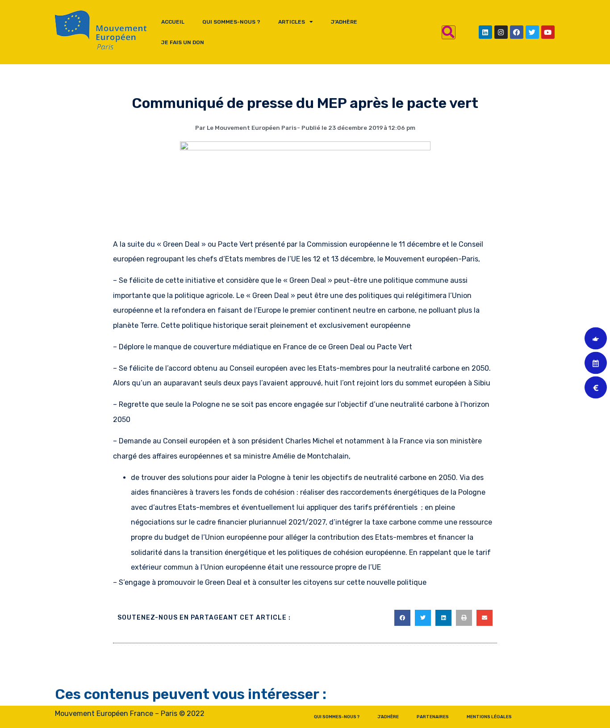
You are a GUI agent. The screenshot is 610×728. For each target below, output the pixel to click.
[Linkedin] (485, 32)
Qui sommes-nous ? (231, 22)
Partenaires (433, 717)
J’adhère (344, 22)
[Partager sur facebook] (402, 618)
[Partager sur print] (464, 618)
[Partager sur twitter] (423, 618)
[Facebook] (516, 32)
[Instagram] (501, 32)
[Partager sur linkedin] (443, 618)
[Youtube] (548, 32)
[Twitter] (532, 32)
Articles (291, 22)
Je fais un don (182, 42)
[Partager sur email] (484, 618)
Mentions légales (489, 717)
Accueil (172, 22)
